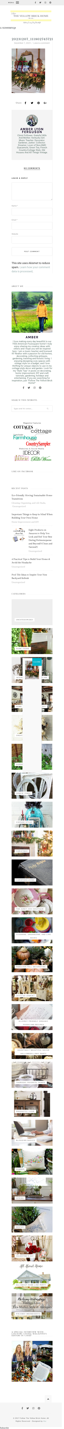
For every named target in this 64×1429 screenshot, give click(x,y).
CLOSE (36, 662)
